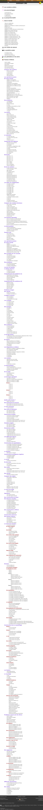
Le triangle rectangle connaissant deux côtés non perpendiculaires (21, 622)
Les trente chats (10, 318)
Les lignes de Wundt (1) (11, 502)
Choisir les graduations (11, 227)
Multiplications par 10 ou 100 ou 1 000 (14, 250)
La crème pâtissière (10, 327)
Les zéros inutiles (10, 238)
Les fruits (10, 682)
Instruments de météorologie (14, 696)
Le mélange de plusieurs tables (12, 196)
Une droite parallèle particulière (15, 655)
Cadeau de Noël (12, 612)
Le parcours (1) (9, 72)
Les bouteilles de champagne (12, 260)
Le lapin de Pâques (12, 562)
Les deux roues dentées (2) (12, 333)
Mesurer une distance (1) (13, 700)
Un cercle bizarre (12, 539)
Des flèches (11, 527)
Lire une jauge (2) (10, 297)
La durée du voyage (10, 118)
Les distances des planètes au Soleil (13, 106)
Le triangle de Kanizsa (13, 545)
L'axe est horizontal (12, 627)
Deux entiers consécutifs (11, 204)
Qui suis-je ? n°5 (10, 160)
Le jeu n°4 (11, 387)
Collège (18, 0)
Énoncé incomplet (10, 283)
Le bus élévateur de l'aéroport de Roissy (14, 782)
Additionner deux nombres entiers (11, 39)
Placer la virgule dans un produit (15, 770)
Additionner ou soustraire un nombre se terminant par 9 (15, 25)
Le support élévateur (10, 785)
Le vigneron (9, 793)
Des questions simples (9, 13)
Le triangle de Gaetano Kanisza (13, 500)
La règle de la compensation (12, 201)
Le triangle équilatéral (11, 272)
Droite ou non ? (12, 533)
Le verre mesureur (10, 258)
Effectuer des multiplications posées (15, 738)
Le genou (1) (9, 480)
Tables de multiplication (9, 23)
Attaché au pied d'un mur (15, 586)
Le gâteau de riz (10, 328)
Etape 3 (10, 572)
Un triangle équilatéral (13, 687)
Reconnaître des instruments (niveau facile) (15, 403)
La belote (8, 148)
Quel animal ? (9, 344)
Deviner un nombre (10, 70)
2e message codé (10, 188)
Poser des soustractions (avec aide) (15, 731)
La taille (8, 362)
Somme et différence (10, 165)
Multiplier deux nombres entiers (10, 33)
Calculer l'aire (9, 753)
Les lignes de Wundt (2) (11, 503)
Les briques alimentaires (11, 676)
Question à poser (10, 282)
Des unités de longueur (11, 410)
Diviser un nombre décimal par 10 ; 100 (12, 38)
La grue (8, 485)
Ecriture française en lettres (12, 168)
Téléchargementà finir (11, 671)
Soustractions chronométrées (12, 83)
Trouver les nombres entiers (12, 207)
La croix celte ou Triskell (13, 551)
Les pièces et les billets (11, 257)
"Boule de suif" (9, 119)
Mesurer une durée (12, 702)
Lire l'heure (9, 113)
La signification (7, 15)
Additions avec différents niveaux (13, 246)
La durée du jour (10, 127)
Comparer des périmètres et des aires (14, 463)
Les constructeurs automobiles (12, 349)
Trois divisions (9, 374)
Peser (10, 701)
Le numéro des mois (10, 136)
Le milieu (10, 528)
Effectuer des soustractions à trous (15, 768)
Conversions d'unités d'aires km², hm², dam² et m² (16, 420)
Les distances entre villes (11, 149)
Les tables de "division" (11, 378)
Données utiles (9, 278)
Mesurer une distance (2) (13, 706)
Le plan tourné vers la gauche (14, 639)
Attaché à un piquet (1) (15, 580)
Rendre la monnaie (10, 103)
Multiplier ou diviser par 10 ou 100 (11, 31)
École (11, 0)
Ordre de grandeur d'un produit (12, 96)
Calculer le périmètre (11, 752)
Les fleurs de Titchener (11, 508)
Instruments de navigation (13, 698)
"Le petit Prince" (10, 172)
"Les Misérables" (10, 101)
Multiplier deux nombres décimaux (11, 30)
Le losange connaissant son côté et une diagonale (18, 600)
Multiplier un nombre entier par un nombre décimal (14, 29)
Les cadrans (9, 259)
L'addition (8, 124)
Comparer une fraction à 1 (11, 293)
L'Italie (10, 661)
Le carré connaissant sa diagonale (13, 450)
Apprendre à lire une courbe (12, 359)
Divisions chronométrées (11, 88)
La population (9, 356)
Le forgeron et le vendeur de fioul (13, 789)
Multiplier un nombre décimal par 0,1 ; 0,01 (12, 37)
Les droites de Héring (13, 531)
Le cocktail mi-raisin (10, 301)
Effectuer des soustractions (14, 734)
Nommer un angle (10, 490)
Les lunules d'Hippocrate (11, 513)
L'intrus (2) (9, 199)
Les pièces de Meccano (11, 441)
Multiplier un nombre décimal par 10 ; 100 (12, 36)
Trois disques (11, 540)
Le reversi (8, 316)
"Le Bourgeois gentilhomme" (12, 109)
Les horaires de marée (11, 130)
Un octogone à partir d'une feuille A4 (15, 694)
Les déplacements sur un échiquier (13, 343)
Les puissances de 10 (11, 178)
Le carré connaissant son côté (12, 448)
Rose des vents (12, 614)
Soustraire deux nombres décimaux (11, 44)
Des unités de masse (11, 411)
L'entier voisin (9, 205)
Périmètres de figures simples (12, 474)
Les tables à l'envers (10, 186)
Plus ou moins (9, 288)
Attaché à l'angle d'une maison (16, 577)
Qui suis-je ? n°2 (10, 157)
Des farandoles (9, 521)
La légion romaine (10, 107)
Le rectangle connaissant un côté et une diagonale (18, 599)
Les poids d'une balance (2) (14, 779)
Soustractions (9, 82)
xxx (8, 2)
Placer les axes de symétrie (10, 55)
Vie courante (9, 464)
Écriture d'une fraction (11, 292)
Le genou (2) (9, 479)
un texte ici (40, 2)
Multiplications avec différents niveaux (14, 85)
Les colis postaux (10, 152)
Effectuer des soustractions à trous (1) (16, 735)
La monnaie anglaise (11, 108)
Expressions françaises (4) (12, 181)
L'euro (10, 561)
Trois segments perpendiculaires (13, 504)
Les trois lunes (11, 552)
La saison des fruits (10, 143)
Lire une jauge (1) (10, 296)
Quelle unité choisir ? (11, 401)
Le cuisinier (9, 792)
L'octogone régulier (10, 457)
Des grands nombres (11, 171)
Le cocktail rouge (10, 305)
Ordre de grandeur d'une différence (13, 91)
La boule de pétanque (11, 264)
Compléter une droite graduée (12, 229)
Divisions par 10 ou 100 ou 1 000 (13, 252)
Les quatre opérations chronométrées (14, 89)
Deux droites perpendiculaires (14, 651)
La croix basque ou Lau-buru (14, 558)
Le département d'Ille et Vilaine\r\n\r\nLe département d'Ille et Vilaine (19, 335)
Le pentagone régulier (11, 455)
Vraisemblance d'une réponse (12, 275)
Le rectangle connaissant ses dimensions (14, 444)
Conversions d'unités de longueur (13, 415)
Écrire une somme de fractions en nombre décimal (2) (17, 224)
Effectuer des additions (13, 726)
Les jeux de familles (10, 223)
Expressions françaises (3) (12, 177)
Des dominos (9, 121)
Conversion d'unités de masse (12, 416)
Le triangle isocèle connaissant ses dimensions (17, 623)
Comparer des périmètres (11, 460)
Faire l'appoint (9, 102)
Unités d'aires (9, 469)
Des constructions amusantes (14, 557)
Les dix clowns (9, 319)
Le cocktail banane (10, 304)
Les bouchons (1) (8, 12)
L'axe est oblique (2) (10, 566)
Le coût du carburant (12, 667)
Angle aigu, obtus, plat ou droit (12, 486)
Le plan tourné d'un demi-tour (14, 637)
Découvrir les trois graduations (14, 603)
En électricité (11, 699)
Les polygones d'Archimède (12, 512)
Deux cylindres (11, 538)
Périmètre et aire (10, 754)
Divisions (8, 86)
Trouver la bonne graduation (14, 604)
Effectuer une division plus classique (15, 774)
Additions (8, 98)
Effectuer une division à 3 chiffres (13, 381)
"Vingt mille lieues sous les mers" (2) (13, 435)
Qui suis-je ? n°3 (10, 158)
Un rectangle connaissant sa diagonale (14, 445)
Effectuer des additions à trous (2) (15, 729)
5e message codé (10, 192)
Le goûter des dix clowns (11, 322)
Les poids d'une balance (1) (14, 777)
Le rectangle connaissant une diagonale (16, 597)
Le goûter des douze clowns (12, 323)
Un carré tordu (11, 546)
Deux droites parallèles (13, 654)
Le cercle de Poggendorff (13, 536)
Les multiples (9, 193)
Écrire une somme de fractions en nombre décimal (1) (17, 221)
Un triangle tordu (12, 549)
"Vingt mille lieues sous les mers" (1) (13, 434)
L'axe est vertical (12, 628)
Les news (22, 799)
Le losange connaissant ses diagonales (14, 447)
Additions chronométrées (11, 79)
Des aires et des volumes (9, 68)
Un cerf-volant (11, 690)
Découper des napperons (11, 751)
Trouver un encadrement (13, 606)
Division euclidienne (8, 24)
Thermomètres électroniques (14, 705)
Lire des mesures (12, 605)
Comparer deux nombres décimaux (11, 42)
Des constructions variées (11, 522)
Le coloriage (9, 310)
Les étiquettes (11, 665)
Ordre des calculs (10, 286)
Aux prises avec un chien (15, 578)
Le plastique (9, 678)
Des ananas (7, 64)
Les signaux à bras (8, 52)
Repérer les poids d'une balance (15, 776)
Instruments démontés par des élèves (16, 713)
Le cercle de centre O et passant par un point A (17, 643)
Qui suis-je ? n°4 (10, 159)
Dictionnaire (39, 0)
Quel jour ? (9, 138)
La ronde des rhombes (11, 525)
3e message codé (10, 189)
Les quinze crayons (10, 317)
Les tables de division (11, 200)
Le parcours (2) (9, 73)
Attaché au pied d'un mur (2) (16, 584)
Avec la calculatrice (10, 164)
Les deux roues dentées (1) (12, 331)
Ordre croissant (9, 74)
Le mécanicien (9, 791)
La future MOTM (12, 610)
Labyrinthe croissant (10, 214)
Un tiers (8, 309)
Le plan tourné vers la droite (14, 638)
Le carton (8, 677)
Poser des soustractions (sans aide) (15, 732)
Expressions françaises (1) (12, 175)
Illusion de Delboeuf (12, 537)
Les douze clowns (10, 320)
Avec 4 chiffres (9, 161)
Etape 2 (10, 571)
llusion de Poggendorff (13, 532)
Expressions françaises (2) (12, 176)
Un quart (8, 313)
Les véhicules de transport (12, 263)
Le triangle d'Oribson (10, 501)
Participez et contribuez (4, 799)
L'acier (8, 675)
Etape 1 (10, 570)
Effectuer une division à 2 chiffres (13, 380)
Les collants (9, 153)
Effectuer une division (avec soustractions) (14, 379)
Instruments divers (12, 709)
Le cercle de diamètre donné (14, 644)
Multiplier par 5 (7, 26)
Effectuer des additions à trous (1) (15, 760)
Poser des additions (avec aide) (15, 724)
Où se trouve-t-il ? (10, 233)
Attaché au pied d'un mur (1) (16, 583)
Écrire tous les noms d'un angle (12, 491)
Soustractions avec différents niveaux (14, 84)
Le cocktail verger (10, 302)
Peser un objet (11, 780)
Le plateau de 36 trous (11, 271)
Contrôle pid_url (2, 808)
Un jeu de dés (9, 216)
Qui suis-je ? (9, 237)
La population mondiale (11, 353)
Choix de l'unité (10, 287)
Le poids (8, 361)
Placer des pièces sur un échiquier (13, 340)
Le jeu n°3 (11, 386)
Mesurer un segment (10, 239)
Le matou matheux (3, 0)
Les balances (11, 683)
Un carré (10, 686)
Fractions (6, 45)
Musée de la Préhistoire (9, 65)
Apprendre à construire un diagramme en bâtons (16, 351)
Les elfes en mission (12, 611)
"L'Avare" (8, 110)
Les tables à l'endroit (10, 183)
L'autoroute (11, 657)
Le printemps (9, 345)
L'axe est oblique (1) (10, 565)
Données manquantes (11, 277)
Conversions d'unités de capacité (13, 419)
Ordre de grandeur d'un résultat (12, 276)
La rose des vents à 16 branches (15, 556)
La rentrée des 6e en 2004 (12, 147)
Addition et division (10, 375)
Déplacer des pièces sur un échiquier (14, 342)
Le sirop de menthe (10, 312)
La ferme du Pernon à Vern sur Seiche (14, 338)
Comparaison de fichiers (11, 672)
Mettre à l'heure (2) (10, 133)
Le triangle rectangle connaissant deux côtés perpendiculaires (20, 621)
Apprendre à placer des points (12, 360)
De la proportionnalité (11, 720)
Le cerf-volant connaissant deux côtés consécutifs (18, 598)
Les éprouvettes (10, 311)
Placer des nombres (10, 370)
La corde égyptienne (10, 439)
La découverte (9, 270)
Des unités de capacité (11, 412)
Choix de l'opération (10, 279)
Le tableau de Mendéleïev (11, 265)
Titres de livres (9, 174)
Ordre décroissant (10, 75)
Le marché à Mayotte (13, 668)
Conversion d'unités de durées (12, 131)
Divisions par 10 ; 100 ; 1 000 (12, 97)
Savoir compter (7, 62)
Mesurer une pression (13, 708)
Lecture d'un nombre (10, 234)
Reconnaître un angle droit (12, 477)
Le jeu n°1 (11, 384)
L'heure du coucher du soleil (12, 126)
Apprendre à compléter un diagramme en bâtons (16, 348)
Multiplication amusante (11, 194)
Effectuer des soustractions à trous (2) (16, 736)
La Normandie (11, 659)
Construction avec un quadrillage (15, 631)
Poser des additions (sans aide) (15, 725)
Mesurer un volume (12, 712)
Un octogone (11, 693)
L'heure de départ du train (11, 117)
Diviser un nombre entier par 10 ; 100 (11, 35)
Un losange (11, 688)
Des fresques (9, 518)
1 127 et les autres (10, 169)
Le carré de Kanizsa (12, 544)
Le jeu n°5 (11, 388)
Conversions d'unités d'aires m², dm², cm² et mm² (16, 421)
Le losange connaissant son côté (13, 446)
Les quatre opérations (11, 92)
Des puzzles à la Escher (11, 517)
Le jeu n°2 (11, 385)
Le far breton (9, 329)
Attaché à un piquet (14, 574)
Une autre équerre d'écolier (12, 495)
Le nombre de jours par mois (12, 137)
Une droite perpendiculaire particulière (16, 653)
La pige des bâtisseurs (11, 432)
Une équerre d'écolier (11, 494)
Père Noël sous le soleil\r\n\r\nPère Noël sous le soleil (19, 609)
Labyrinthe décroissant (11, 213)
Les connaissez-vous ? (21, 800)
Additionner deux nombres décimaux (11, 43)
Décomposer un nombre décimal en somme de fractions (17, 222)
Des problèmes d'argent (9, 63)
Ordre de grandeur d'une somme (13, 90)
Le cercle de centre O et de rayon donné (16, 642)
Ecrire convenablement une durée (13, 132)
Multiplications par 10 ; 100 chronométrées (14, 95)
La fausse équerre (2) (11, 483)
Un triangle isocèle (12, 689)
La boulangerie (9, 330)
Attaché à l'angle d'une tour (16, 587)
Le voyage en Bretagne (13, 660)
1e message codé (10, 187)
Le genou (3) (9, 478)
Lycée (25, 0)
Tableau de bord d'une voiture (14, 707)
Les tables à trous (10, 185)
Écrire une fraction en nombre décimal (14, 218)
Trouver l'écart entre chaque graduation (14, 228)
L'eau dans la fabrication (11, 354)
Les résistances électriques (12, 150)
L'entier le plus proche (11, 206)
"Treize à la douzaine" (11, 120)
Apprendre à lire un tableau (12, 142)
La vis (10, 666)
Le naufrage (11, 615)
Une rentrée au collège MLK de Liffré (13, 146)
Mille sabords (9, 170)
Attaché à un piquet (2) (15, 581)
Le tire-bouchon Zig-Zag (11, 784)
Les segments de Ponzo (11, 507)
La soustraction (9, 125)
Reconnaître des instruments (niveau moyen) (15, 405)
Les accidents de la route (11, 350)
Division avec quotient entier (10, 32)
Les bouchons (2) (8, 16)
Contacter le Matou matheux (22, 798)
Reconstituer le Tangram (11, 452)
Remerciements (2, 798)
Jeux (32, 0)
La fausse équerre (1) (11, 482)
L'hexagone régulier (10, 456)
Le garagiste (9, 790)
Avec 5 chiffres (9, 163)
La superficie (9, 355)
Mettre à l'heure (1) (10, 114)
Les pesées (11, 681)
